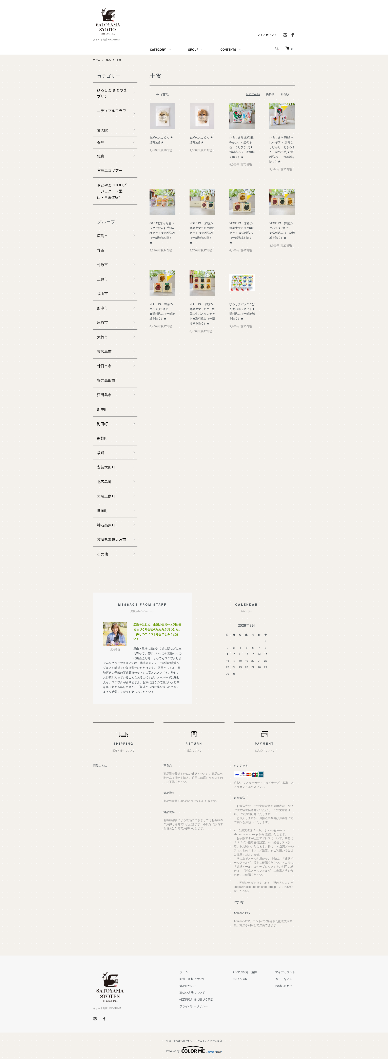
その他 (102, 553)
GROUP (193, 49)
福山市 (102, 293)
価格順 (270, 94)
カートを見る (283, 979)
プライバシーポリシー (193, 1006)
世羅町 (102, 510)
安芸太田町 (106, 466)
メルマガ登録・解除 (244, 972)
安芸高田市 (106, 380)
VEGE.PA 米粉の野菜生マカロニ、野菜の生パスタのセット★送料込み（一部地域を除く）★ (202, 313)
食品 (108, 59)
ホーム (96, 59)
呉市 (100, 250)
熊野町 (102, 438)
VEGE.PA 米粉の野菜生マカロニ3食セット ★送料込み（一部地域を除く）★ (202, 232)
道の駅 (102, 130)
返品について (187, 986)
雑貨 (100, 155)
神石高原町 (106, 524)
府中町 (102, 409)
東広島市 (104, 351)
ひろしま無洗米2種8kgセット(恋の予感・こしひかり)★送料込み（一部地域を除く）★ (242, 146)
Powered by (172, 1051)
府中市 (102, 307)
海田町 (102, 423)
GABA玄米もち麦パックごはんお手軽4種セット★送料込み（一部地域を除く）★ (162, 232)
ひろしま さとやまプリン (112, 93)
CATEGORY (158, 49)
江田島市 (104, 394)
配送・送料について (192, 979)
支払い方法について (192, 992)
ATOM (244, 979)
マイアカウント (267, 35)
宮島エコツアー (109, 170)
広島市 (102, 235)
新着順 (284, 94)
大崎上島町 (106, 496)
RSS (234, 979)
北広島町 (104, 481)
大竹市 (102, 336)
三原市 (102, 279)
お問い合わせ (283, 986)
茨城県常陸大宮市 (111, 539)
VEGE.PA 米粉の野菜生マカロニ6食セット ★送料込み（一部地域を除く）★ (242, 232)
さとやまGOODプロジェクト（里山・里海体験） (111, 191)
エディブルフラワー (111, 113)
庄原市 (102, 322)
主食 (118, 59)
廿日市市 (104, 365)
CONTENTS (228, 49)
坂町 (100, 452)
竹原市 (102, 264)
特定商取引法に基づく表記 (196, 999)
